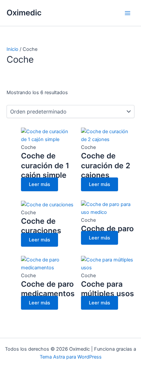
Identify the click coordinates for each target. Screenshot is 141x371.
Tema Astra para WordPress (71, 357)
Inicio (12, 49)
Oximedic (24, 12)
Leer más (39, 184)
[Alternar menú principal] (127, 13)
